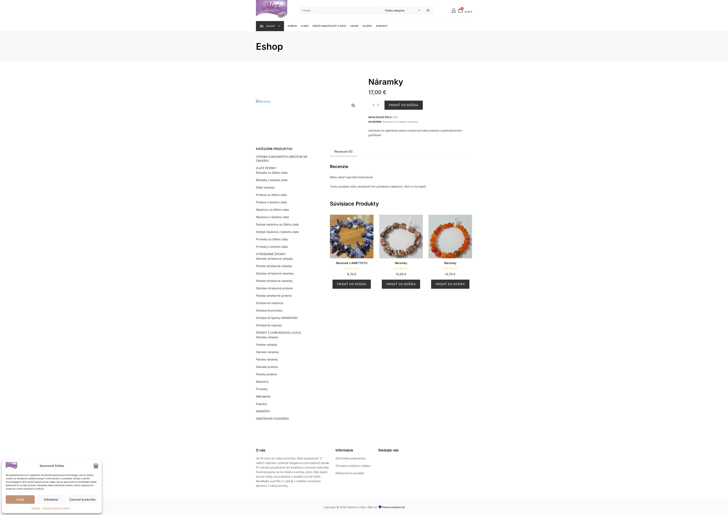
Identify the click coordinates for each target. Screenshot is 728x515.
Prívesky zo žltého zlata (272, 239)
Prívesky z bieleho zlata (272, 246)
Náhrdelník (263, 396)
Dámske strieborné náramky (275, 273)
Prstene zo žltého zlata (271, 195)
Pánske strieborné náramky (274, 281)
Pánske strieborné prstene (274, 295)
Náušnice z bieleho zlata (272, 217)
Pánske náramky (267, 359)
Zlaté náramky (265, 187)
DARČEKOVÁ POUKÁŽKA (272, 418)
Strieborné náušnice (269, 303)
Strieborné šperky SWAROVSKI (277, 318)
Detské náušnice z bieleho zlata (277, 232)
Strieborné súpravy (269, 325)
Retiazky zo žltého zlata (271, 172)
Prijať (20, 499)
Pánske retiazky (266, 344)
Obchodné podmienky (350, 458)
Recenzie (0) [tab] (343, 151)
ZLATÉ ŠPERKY (266, 168)
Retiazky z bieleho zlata (271, 180)
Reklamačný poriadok (350, 473)
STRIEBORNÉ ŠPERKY (271, 254)
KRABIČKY (263, 411)
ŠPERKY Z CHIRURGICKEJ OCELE (278, 332)
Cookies (35, 508)
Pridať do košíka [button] (351, 284)
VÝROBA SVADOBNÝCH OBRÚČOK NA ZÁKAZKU (281, 158)
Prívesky (262, 389)
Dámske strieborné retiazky (274, 258)
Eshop (354, 25)
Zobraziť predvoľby (82, 499)
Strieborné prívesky (269, 310)
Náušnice (262, 381)
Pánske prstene (266, 374)
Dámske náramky (267, 352)
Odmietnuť (51, 499)
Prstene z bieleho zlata (271, 202)
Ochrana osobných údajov (56, 508)
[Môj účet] (453, 10)
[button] (96, 466)
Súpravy (261, 404)
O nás (305, 25)
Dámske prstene (267, 367)
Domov (292, 25)
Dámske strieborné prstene (274, 288)
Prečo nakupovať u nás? (329, 25)
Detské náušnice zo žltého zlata (277, 224)
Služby (367, 25)
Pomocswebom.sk (393, 507)
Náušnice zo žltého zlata (272, 209)
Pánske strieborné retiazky (274, 266)
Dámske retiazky (267, 337)
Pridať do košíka (403, 105)
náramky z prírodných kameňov (400, 121)
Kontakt (382, 25)
